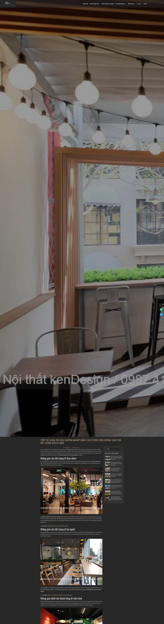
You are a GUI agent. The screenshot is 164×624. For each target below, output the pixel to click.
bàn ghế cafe (131, 3)
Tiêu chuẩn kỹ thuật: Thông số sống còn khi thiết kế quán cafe (116, 469)
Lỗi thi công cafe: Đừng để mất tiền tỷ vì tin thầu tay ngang (116, 463)
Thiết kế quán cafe (94, 3)
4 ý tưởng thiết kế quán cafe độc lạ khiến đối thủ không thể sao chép (116, 481)
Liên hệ (145, 3)
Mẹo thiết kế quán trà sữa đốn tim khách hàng (57, 526)
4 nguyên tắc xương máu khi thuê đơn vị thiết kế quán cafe (116, 475)
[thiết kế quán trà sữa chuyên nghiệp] (71, 491)
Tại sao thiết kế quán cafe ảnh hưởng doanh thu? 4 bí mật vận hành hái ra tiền (116, 492)
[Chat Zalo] (161, 314)
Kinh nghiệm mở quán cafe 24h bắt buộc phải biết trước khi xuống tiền (116, 498)
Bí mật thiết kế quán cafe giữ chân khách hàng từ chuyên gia (116, 486)
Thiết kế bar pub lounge (108, 3)
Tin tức (139, 3)
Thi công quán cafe (120, 3)
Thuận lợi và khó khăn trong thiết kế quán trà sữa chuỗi (59, 595)
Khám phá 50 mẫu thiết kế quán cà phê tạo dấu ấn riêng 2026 (116, 458)
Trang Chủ (85, 3)
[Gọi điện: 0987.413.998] (161, 309)
